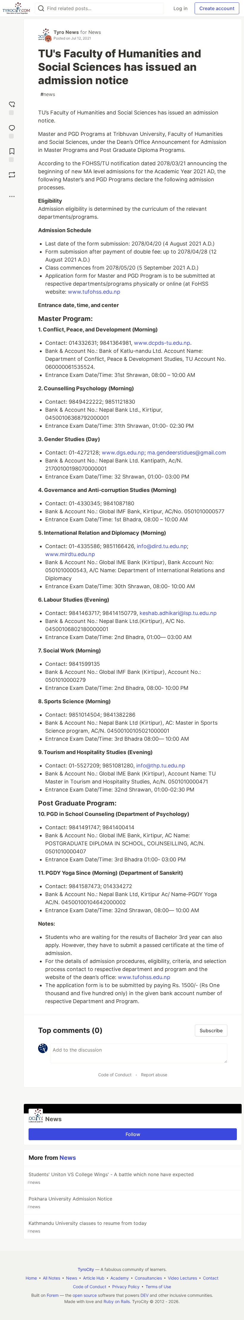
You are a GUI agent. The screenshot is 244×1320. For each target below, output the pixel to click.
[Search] (41, 8)
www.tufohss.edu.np (94, 292)
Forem (53, 1295)
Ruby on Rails (117, 1301)
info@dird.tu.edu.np (162, 546)
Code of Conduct (115, 1074)
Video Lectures (182, 1277)
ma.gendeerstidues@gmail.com (186, 452)
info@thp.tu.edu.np (160, 765)
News (94, 32)
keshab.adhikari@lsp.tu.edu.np (178, 613)
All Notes (51, 1277)
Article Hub (93, 1277)
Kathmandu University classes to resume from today (87, 1227)
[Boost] (11, 175)
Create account (216, 8)
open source (85, 1295)
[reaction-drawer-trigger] (12, 107)
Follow (133, 1134)
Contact (210, 1277)
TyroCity (86, 1269)
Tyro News (66, 32)
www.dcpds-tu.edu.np (162, 343)
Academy (119, 1277)
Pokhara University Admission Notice (69, 1202)
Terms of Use (158, 1286)
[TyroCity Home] (16, 8)
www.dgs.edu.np (123, 452)
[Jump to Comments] (11, 131)
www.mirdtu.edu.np (70, 554)
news (47, 94)
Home (31, 1277)
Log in (180, 8)
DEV (144, 1295)
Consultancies (148, 1277)
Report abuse (154, 1074)
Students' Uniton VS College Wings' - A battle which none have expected (110, 1178)
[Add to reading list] (11, 154)
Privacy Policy (126, 1286)
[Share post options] (12, 196)
